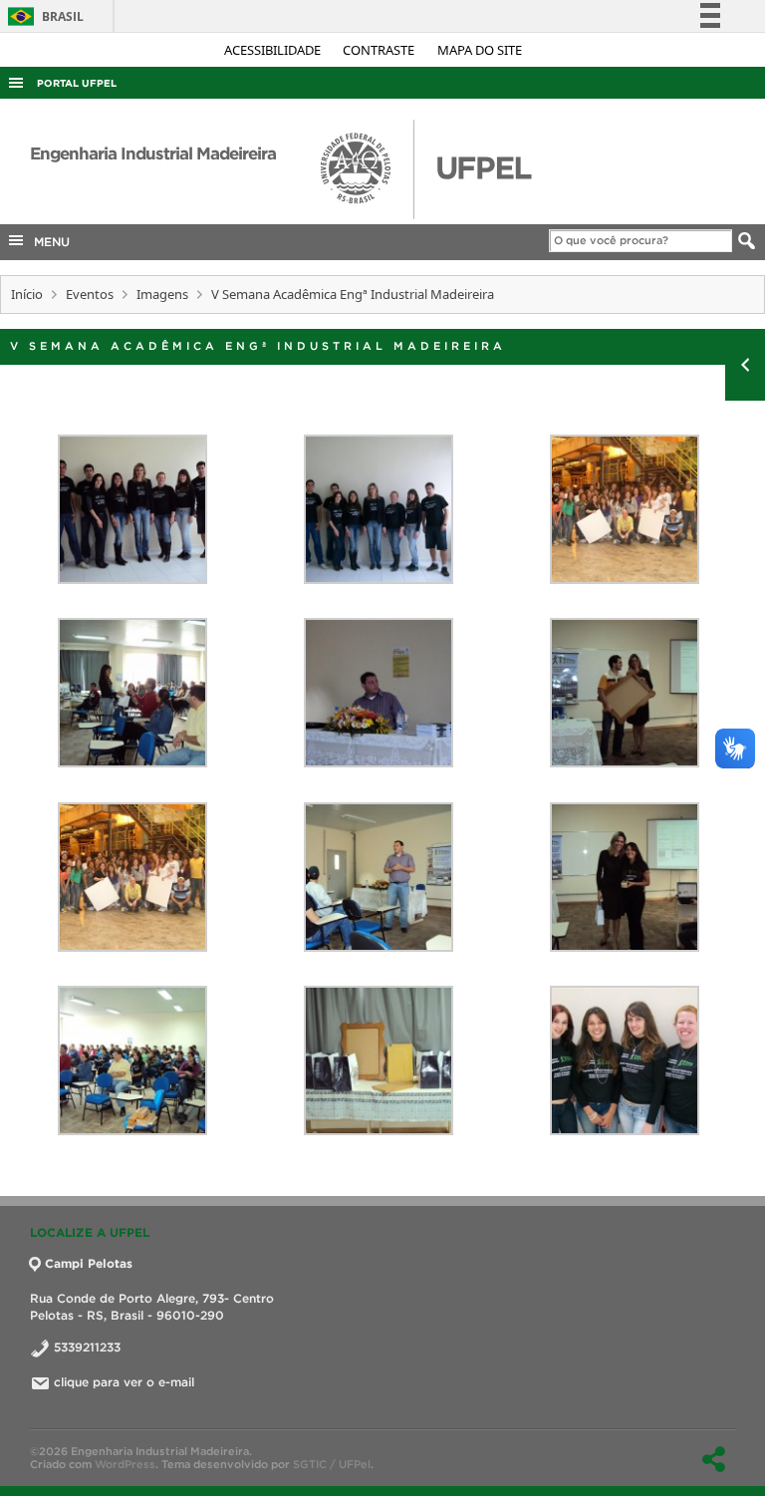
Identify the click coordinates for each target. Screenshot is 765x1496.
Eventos (90, 294)
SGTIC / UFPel (332, 1464)
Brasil (42, 16)
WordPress (125, 1464)
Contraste (380, 50)
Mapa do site (479, 50)
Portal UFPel (77, 83)
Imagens (162, 294)
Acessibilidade (274, 50)
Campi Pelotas (88, 1263)
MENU (48, 241)
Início (27, 294)
